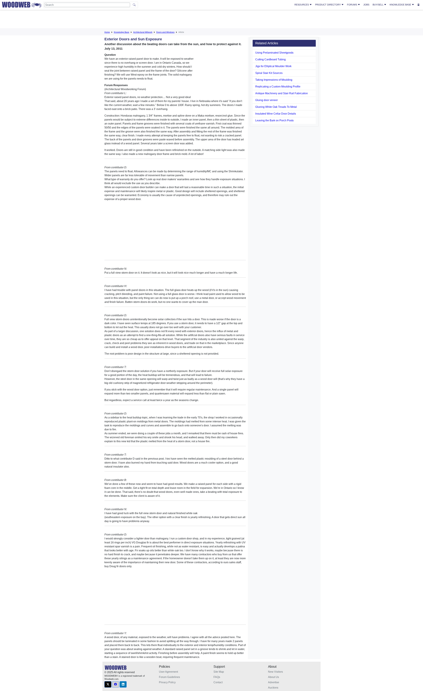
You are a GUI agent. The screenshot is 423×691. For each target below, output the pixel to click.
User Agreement (168, 671)
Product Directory (328, 4)
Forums (352, 4)
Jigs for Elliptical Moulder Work (273, 66)
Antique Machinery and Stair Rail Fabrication (281, 93)
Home (107, 32)
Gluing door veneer (266, 100)
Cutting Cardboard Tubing (270, 59)
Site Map (218, 671)
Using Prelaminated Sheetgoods (274, 52)
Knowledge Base (401, 4)
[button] (107, 684)
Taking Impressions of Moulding (273, 79)
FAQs (216, 677)
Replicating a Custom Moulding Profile (277, 86)
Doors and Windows (165, 32)
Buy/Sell (378, 4)
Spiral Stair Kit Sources (269, 73)
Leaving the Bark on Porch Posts (274, 120)
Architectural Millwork (142, 32)
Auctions (273, 687)
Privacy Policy (167, 682)
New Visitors (275, 671)
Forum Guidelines (169, 677)
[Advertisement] (211, 19)
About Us (273, 677)
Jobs (366, 4)
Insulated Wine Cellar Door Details (275, 113)
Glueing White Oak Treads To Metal (276, 106)
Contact (218, 682)
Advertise (273, 682)
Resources (301, 4)
